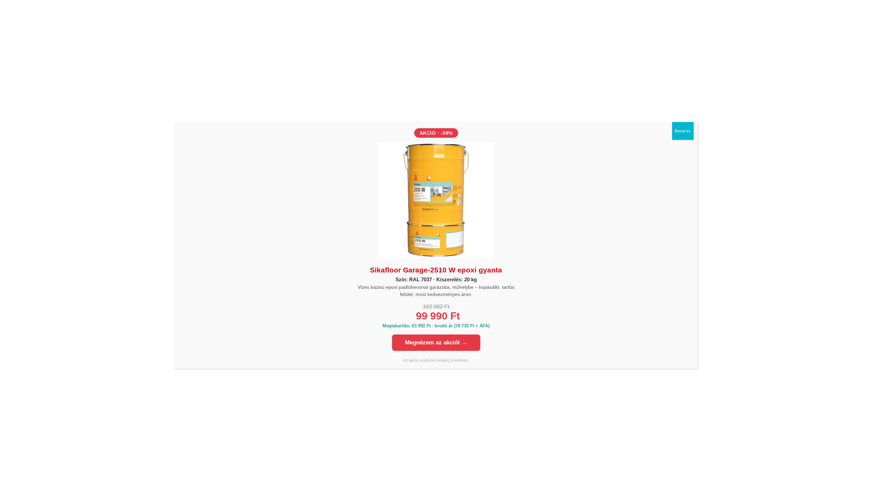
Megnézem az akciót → (436, 342)
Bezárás (683, 131)
